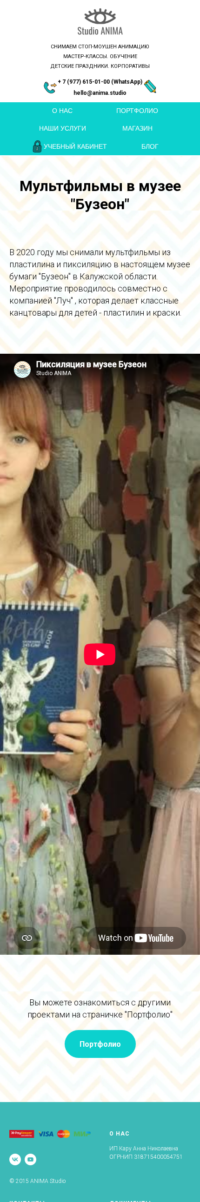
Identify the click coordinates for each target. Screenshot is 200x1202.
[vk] (15, 1159)
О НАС (62, 110)
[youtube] (30, 1159)
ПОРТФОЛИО (137, 110)
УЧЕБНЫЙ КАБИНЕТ (75, 146)
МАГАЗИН (137, 128)
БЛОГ (150, 146)
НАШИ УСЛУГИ (62, 128)
